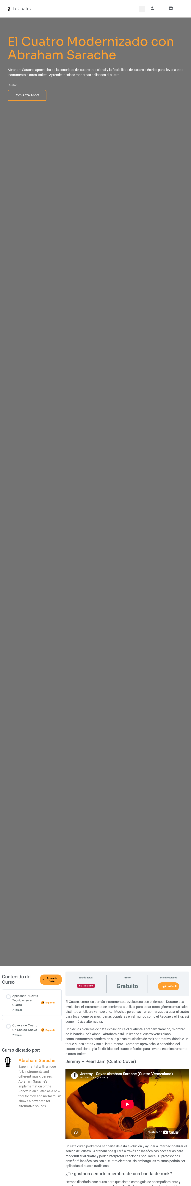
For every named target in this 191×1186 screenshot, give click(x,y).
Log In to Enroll (169, 986)
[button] (142, 9)
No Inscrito (86, 986)
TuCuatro (21, 8)
